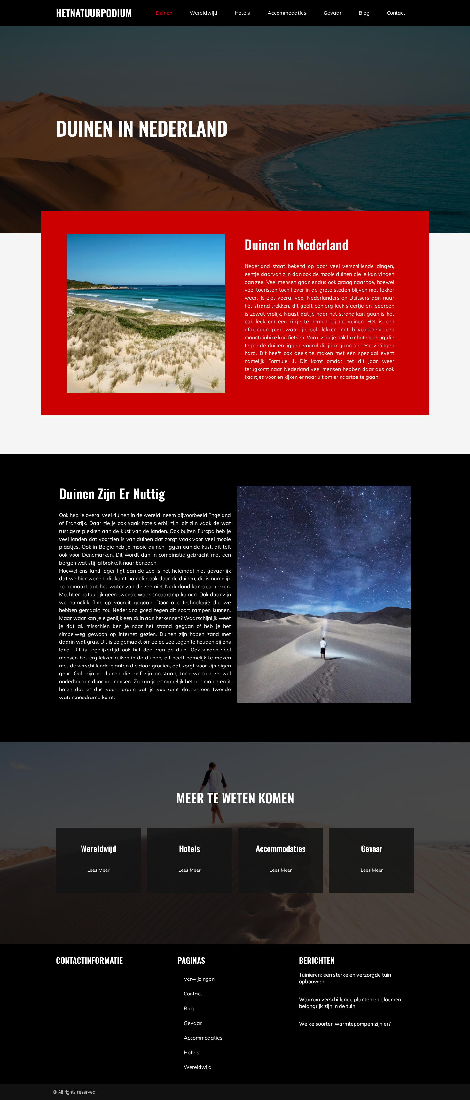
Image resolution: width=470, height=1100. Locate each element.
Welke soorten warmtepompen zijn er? (345, 1023)
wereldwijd (203, 13)
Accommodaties (287, 13)
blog (364, 13)
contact (396, 13)
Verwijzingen (199, 979)
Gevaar (332, 13)
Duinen (164, 13)
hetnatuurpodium (94, 12)
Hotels (242, 13)
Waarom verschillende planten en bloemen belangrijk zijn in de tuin (350, 1002)
